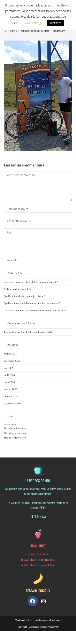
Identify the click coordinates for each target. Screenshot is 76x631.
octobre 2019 (11, 396)
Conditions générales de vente (47, 620)
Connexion (10, 423)
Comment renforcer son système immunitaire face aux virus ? (36, 310)
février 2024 (10, 353)
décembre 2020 (12, 360)
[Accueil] (5, 31)
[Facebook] (33, 601)
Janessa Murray (12, 332)
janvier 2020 (10, 389)
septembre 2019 (12, 403)
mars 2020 (9, 382)
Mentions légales (23, 620)
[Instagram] (43, 601)
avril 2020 (9, 375)
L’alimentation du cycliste (18, 289)
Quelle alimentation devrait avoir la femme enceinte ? (32, 303)
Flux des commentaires (16, 432)
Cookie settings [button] (32, 23)
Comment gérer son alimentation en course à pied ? (31, 281)
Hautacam (59, 31)
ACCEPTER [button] (55, 23)
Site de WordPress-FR (15, 437)
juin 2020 (9, 367)
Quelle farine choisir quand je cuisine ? (24, 296)
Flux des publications (15, 428)
